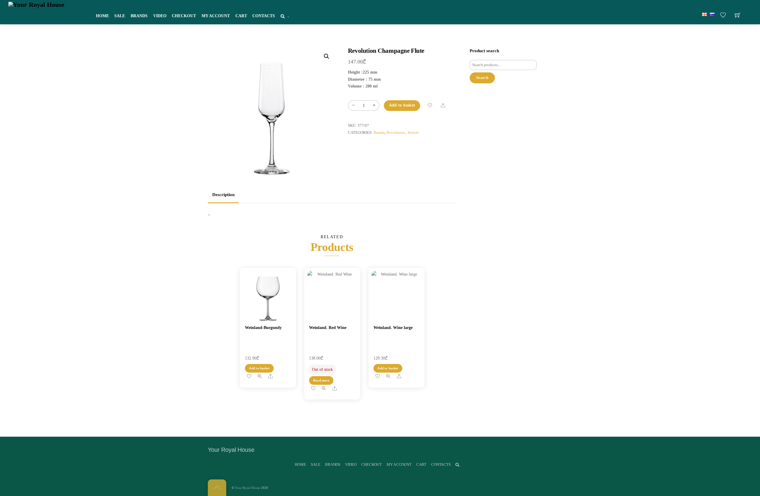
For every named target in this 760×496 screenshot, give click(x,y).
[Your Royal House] (36, 4)
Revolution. (396, 133)
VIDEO (160, 16)
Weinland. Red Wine (327, 327)
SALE (119, 16)
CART (241, 16)
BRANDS (139, 16)
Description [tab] (223, 194)
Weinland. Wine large (393, 327)
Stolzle (413, 133)
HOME (102, 16)
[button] (326, 56)
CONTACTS (263, 16)
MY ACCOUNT (216, 16)
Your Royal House (247, 487)
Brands (379, 133)
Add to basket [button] (259, 368)
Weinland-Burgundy (263, 327)
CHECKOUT (184, 16)
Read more (321, 380)
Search (482, 77)
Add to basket (402, 105)
